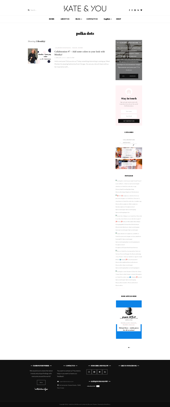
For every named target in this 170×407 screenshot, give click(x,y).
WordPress (107, 404)
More (41, 382)
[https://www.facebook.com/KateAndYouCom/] (94, 371)
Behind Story (125, 322)
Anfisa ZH (58, 57)
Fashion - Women (77, 47)
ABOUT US (64, 19)
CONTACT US (92, 19)
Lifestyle (131, 324)
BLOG (78, 19)
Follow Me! (121, 288)
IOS (123, 76)
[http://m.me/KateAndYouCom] (99, 371)
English (107, 19)
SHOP (118, 19)
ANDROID (133, 76)
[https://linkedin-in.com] (104, 371)
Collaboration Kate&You (63, 47)
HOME (51, 19)
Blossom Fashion (81, 404)
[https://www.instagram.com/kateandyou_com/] (89, 371)
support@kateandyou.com (66, 381)
